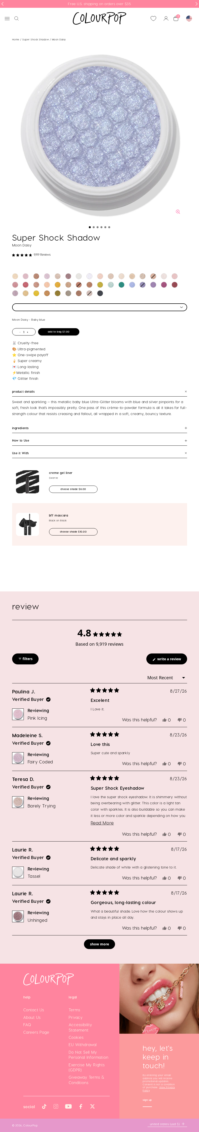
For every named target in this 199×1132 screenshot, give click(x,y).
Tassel (34, 875)
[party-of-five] (15, 285)
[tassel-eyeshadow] (79, 276)
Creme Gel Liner (61, 472)
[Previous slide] (2, 3)
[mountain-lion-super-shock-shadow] (164, 276)
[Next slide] (196, 3)
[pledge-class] (47, 293)
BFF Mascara (58, 515)
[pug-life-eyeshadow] (164, 285)
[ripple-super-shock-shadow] (153, 285)
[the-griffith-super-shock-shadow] (15, 293)
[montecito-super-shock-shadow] (58, 285)
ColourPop (30, 1125)
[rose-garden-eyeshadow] (143, 285)
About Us (32, 1017)
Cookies (76, 1037)
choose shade (77, 488)
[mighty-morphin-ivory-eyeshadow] (121, 276)
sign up (147, 1100)
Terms (74, 1009)
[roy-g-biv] (26, 285)
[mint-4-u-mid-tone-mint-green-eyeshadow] (111, 285)
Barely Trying (42, 805)
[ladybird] (100, 276)
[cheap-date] (26, 293)
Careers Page (36, 1032)
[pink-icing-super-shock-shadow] (26, 276)
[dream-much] (132, 285)
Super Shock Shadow (36, 39)
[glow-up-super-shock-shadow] (36, 276)
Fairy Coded (40, 761)
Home (15, 39)
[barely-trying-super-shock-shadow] (58, 276)
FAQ (27, 1024)
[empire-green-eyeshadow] (121, 285)
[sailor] (111, 276)
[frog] (175, 276)
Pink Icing (37, 717)
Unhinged (38, 920)
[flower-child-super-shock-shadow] (132, 276)
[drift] (175, 285)
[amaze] (153, 276)
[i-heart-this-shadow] (89, 293)
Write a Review (171, 660)
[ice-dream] (89, 276)
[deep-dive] (79, 285)
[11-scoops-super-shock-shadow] (15, 276)
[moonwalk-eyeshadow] (58, 293)
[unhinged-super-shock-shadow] (68, 276)
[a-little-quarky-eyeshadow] (68, 285)
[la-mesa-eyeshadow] (47, 285)
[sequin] (36, 285)
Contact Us (33, 1009)
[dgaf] (89, 285)
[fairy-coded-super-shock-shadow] (47, 276)
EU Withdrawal (83, 1044)
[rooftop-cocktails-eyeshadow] (68, 293)
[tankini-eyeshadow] (36, 293)
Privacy (76, 1017)
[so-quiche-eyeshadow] (79, 293)
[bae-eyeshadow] (100, 293)
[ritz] (143, 276)
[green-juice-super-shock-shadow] (100, 285)
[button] (90, 227)
